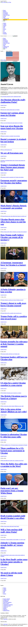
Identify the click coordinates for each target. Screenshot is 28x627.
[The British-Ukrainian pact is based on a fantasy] (11, 392)
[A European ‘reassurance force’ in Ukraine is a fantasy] (14, 259)
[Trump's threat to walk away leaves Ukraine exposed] (12, 300)
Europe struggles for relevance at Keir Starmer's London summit (14, 343)
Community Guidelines (8, 604)
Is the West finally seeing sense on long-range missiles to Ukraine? (14, 561)
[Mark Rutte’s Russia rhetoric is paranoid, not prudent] (14, 202)
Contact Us (5, 607)
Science (4, 25)
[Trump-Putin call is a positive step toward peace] (11, 313)
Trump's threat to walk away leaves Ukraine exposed (13, 304)
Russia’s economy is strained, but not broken (13, 140)
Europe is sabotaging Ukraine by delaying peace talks (14, 435)
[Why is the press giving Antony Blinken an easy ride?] (12, 406)
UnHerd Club (6, 18)
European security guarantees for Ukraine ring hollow (14, 181)
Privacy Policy (6, 603)
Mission (4, 11)
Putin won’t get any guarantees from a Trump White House (12, 490)
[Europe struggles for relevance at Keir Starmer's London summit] (14, 338)
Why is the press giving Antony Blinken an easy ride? (14, 410)
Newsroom (5, 12)
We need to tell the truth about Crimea (11, 574)
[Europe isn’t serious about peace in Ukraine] (10, 109)
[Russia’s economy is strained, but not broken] (10, 136)
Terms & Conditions (7, 602)
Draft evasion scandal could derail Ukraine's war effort (13, 517)
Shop (4, 17)
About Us (5, 609)
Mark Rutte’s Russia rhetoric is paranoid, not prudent (14, 206)
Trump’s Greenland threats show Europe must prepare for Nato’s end (13, 167)
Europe (4, 32)
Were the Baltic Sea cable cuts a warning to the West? (14, 465)
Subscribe (5, 19)
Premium (5, 33)
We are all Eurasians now (12, 153)
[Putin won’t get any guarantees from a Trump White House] (14, 485)
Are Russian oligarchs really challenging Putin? (13, 101)
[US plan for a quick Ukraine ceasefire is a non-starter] (14, 379)
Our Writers (5, 13)
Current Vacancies (7, 605)
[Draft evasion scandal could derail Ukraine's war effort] (14, 512)
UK (4, 30)
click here (5, 619)
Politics (4, 23)
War (4, 27)
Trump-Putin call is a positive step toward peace (14, 317)
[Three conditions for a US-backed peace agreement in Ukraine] (14, 445)
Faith (4, 26)
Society (4, 29)
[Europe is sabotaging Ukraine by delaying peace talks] (14, 431)
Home (4, 10)
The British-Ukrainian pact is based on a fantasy (14, 397)
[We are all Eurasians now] (6, 149)
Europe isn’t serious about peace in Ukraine (12, 114)
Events (4, 16)
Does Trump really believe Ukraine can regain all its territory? (12, 237)
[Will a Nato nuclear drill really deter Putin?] (10, 526)
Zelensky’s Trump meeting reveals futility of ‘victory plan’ (12, 545)
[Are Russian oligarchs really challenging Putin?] (11, 96)
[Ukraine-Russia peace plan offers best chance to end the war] (13, 216)
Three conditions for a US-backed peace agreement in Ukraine (12, 450)
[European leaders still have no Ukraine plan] (10, 353)
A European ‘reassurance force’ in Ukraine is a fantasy (13, 263)
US (3, 31)
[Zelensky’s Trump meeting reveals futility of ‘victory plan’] (13, 539)
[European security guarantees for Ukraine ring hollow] (12, 177)
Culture (4, 24)
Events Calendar (6, 598)
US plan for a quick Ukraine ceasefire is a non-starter (13, 384)
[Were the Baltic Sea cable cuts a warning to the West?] (12, 460)
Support (4, 608)
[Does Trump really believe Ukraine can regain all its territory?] (14, 231)
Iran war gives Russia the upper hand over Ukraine (12, 127)
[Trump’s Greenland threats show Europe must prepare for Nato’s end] (14, 161)
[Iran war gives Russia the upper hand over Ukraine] (11, 122)
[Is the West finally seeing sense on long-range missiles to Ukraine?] (14, 556)
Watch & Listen (6, 15)
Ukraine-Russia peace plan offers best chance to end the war (13, 221)
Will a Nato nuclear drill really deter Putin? (11, 530)
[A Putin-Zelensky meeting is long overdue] (14, 286)
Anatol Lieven (3, 105)
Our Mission (5, 601)
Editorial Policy (6, 610)
